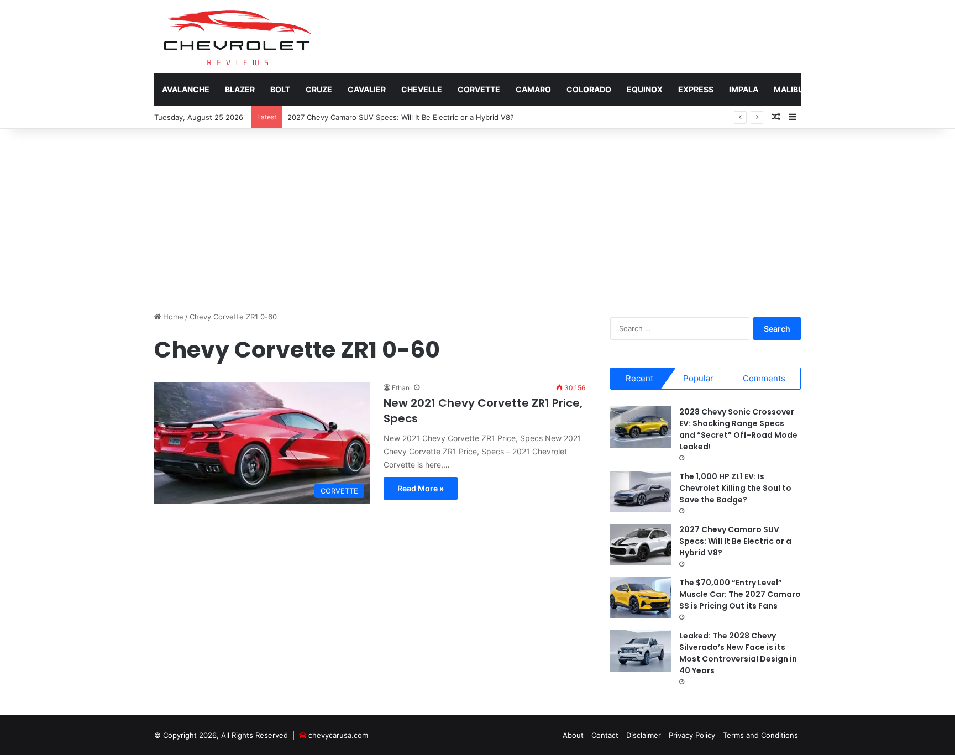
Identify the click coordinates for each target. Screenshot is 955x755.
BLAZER (240, 89)
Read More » (420, 488)
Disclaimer (643, 735)
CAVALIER (367, 89)
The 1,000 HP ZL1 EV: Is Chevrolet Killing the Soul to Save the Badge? (735, 488)
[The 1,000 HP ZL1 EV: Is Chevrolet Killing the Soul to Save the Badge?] (640, 491)
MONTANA (839, 89)
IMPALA (743, 89)
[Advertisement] (477, 217)
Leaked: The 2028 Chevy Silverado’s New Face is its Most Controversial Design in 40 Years (738, 653)
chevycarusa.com (338, 735)
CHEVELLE (421, 89)
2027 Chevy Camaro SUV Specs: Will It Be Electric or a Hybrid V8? (400, 117)
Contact (604, 735)
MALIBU (789, 89)
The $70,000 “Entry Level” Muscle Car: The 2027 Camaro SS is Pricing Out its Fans (740, 594)
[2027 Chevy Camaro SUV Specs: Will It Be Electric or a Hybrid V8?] (640, 544)
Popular (698, 378)
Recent (639, 378)
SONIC (886, 89)
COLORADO (588, 89)
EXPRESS (695, 89)
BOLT (280, 89)
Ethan (401, 388)
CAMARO (533, 89)
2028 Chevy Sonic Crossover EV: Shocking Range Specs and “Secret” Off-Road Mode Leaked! (738, 429)
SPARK (927, 89)
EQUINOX (645, 89)
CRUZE (319, 89)
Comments (764, 378)
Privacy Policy (692, 735)
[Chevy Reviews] (236, 36)
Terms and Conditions (760, 735)
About (573, 735)
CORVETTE (479, 89)
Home (172, 316)
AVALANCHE (185, 89)
